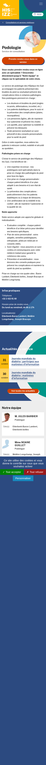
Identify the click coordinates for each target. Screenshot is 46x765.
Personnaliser (23, 478)
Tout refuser (36, 472)
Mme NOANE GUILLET (22, 444)
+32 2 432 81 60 (9, 299)
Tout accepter (13, 472)
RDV (39, 14)
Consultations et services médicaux (20, 22)
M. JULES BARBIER (26, 416)
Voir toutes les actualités (23, 391)
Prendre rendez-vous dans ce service (23, 60)
